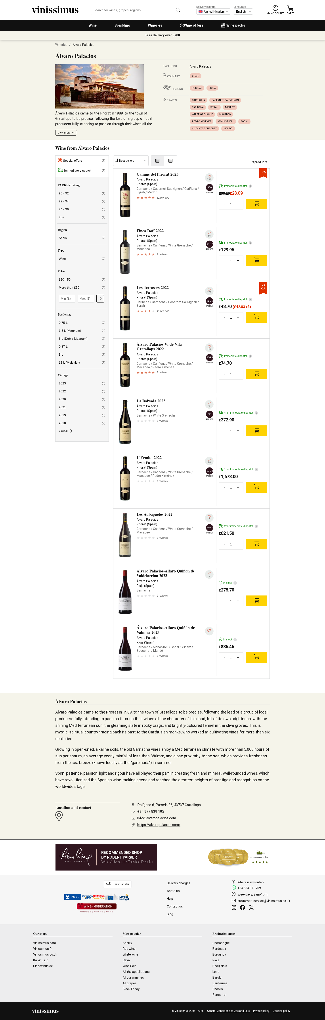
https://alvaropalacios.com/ (158, 825)
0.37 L (82, 346)
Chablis (217, 989)
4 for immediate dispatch (240, 412)
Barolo (217, 977)
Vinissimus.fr (42, 948)
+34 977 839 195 (150, 811)
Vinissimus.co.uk (45, 954)
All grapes (130, 983)
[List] (157, 160)
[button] (275, 10)
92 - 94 (82, 201)
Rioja (212, 88)
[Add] (256, 204)
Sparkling (122, 25)
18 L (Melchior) (82, 362)
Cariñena (198, 107)
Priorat (197, 88)
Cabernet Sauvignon (225, 100)
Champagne (221, 943)
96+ (82, 217)
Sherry (127, 943)
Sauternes (220, 983)
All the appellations (136, 971)
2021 (82, 407)
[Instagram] (235, 908)
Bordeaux (219, 948)
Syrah (214, 107)
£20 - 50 (82, 279)
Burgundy (219, 954)
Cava (126, 960)
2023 (82, 383)
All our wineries (133, 977)
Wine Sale (129, 966)
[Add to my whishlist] (209, 631)
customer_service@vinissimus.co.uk (263, 901)
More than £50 (82, 287)
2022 (82, 391)
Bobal (244, 121)
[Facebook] (243, 908)
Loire (215, 971)
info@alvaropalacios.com (156, 818)
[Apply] (100, 299)
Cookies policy (281, 1010)
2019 (82, 415)
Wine (93, 25)
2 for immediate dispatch (240, 526)
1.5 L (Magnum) (82, 330)
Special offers (84, 160)
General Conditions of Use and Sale (228, 1010)
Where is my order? (250, 882)
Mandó (228, 128)
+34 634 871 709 (249, 888)
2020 (82, 399)
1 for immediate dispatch (240, 469)
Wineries (155, 25)
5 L (82, 354)
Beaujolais (219, 966)
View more (64, 132)
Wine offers (194, 25)
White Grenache (202, 114)
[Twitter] (252, 908)
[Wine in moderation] (97, 908)
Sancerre (219, 995)
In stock (229, 582)
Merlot (230, 107)
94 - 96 (82, 209)
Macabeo (225, 114)
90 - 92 (82, 193)
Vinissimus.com (44, 943)
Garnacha (198, 100)
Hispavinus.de (43, 966)
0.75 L (82, 322)
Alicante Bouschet (204, 128)
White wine (130, 954)
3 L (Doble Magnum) (82, 338)
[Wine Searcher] (239, 857)
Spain (195, 75)
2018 (82, 423)
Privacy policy (261, 1010)
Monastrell (226, 121)
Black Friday (131, 989)
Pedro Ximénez (201, 121)
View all (63, 430)
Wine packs (235, 25)
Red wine (129, 948)
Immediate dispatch (84, 170)
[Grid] (170, 160)
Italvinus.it (40, 960)
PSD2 (75, 897)
